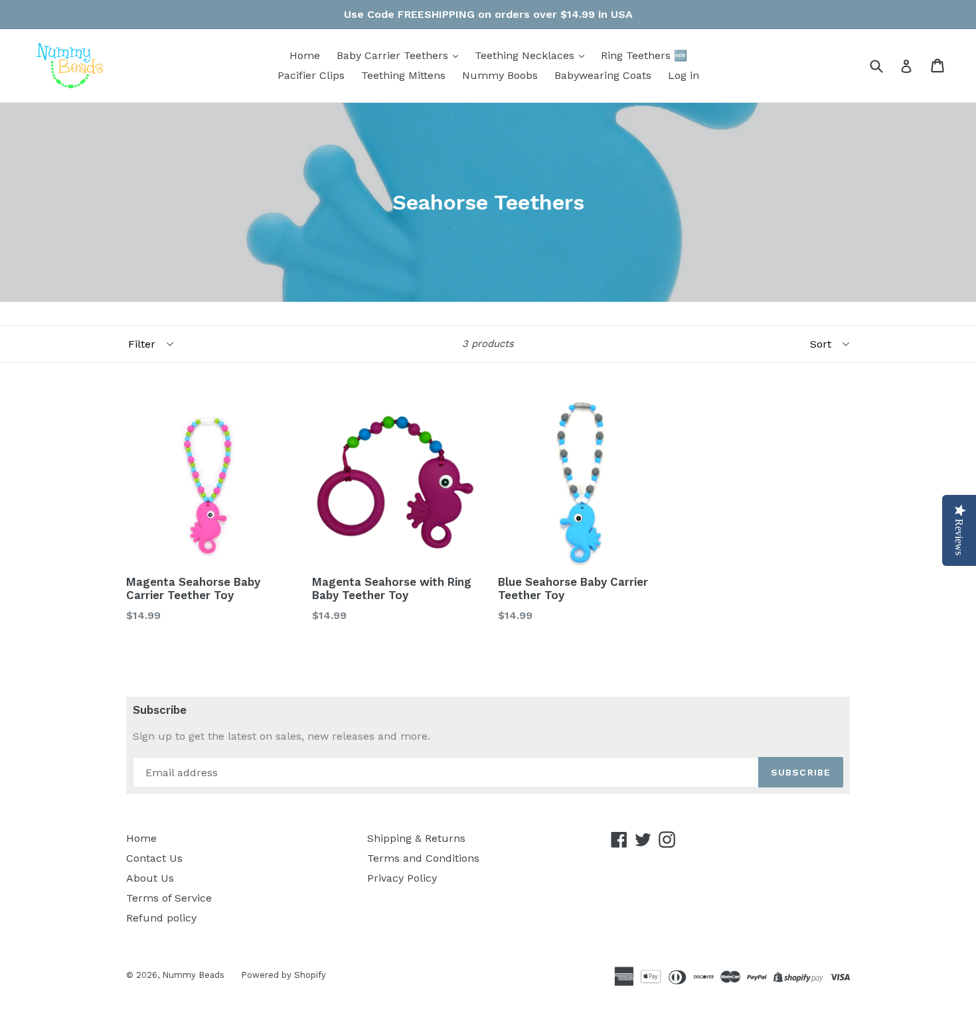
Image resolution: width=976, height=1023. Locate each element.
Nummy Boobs (500, 75)
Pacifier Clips (311, 75)
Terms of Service (169, 898)
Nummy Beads (193, 975)
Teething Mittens (403, 75)
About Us (150, 878)
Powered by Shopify (283, 975)
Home (304, 55)
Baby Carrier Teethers (394, 55)
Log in (683, 75)
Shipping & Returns (416, 838)
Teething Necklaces (526, 55)
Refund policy (161, 918)
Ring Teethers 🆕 (644, 55)
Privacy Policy (402, 878)
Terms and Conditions (423, 858)
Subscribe (160, 709)
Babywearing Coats (602, 75)
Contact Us (154, 858)
